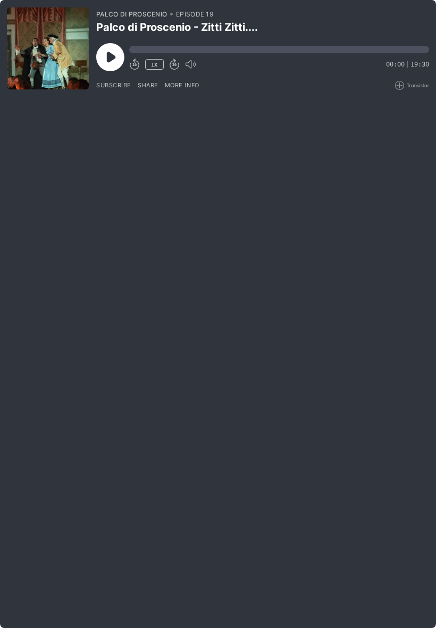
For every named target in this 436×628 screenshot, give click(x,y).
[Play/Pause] (48, 48)
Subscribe (113, 85)
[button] (279, 49)
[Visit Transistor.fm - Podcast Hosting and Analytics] (412, 85)
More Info (182, 85)
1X (154, 65)
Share (148, 85)
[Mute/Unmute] (190, 64)
